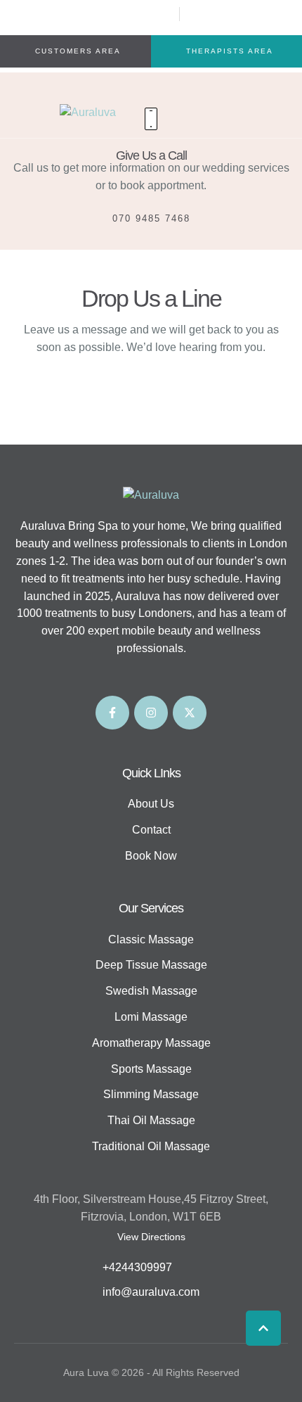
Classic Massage (151, 939)
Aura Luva (86, 1372)
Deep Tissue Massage (151, 965)
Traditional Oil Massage (151, 1146)
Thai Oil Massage (151, 1120)
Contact (151, 830)
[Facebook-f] (112, 712)
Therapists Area (229, 51)
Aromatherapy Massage (151, 1043)
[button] (263, 1328)
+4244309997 (137, 1267)
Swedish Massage (151, 991)
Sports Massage (151, 1069)
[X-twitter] (189, 712)
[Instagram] (151, 712)
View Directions (151, 1236)
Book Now (151, 856)
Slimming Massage (151, 1094)
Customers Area (78, 51)
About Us (151, 804)
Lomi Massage (151, 1017)
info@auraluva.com (151, 1292)
